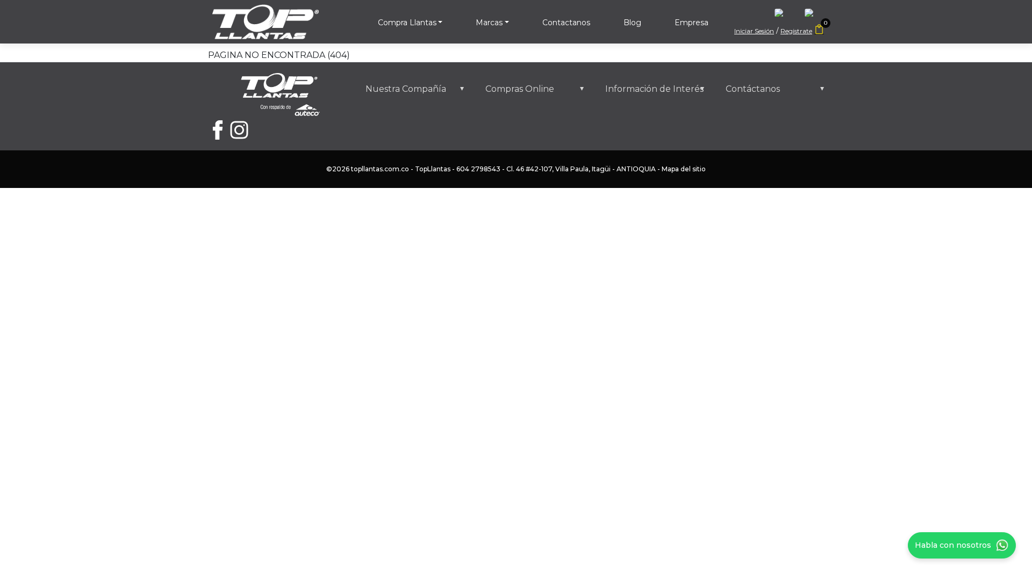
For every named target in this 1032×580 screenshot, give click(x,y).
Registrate (796, 31)
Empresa (691, 22)
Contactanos (566, 22)
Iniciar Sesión (754, 31)
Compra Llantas (407, 22)
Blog (632, 22)
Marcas (489, 22)
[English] (784, 16)
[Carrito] (819, 30)
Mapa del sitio (684, 169)
